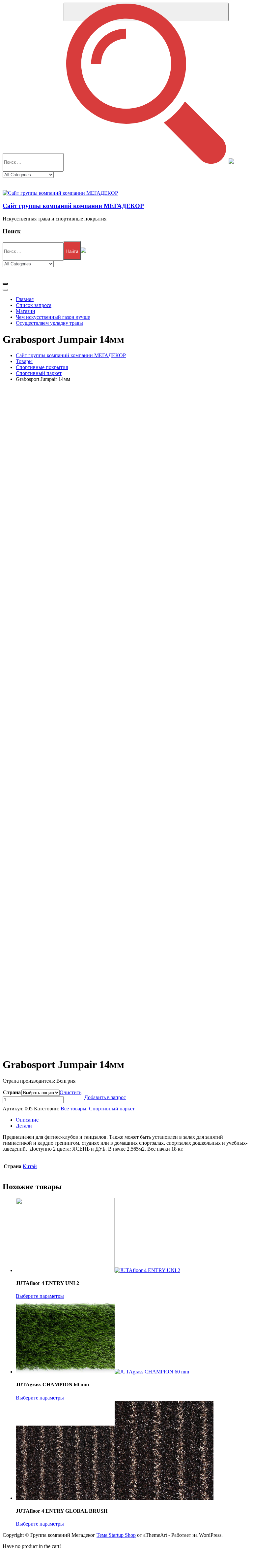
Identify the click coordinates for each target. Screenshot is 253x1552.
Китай (30, 1166)
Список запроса (33, 305)
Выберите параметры (40, 1296)
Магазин (25, 311)
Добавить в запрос (105, 1097)
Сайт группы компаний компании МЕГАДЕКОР (73, 205)
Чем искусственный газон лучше (53, 317)
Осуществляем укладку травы (49, 323)
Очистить (70, 1092)
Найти (72, 251)
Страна (12, 1092)
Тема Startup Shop (116, 1535)
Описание (27, 1120)
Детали (24, 1126)
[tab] (133, 1120)
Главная (25, 299)
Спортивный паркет (112, 1108)
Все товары (73, 1108)
